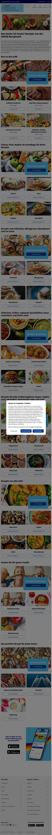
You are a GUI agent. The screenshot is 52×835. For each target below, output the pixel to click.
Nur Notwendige (26, 431)
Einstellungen (13, 431)
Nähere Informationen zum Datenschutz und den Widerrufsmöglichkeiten (25, 427)
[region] (26, 417)
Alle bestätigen (38, 431)
